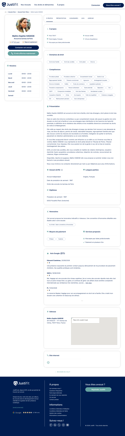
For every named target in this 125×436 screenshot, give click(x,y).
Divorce (93, 62)
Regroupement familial (55, 80)
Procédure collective (69, 76)
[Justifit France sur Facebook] (51, 425)
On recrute (52, 397)
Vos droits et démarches (44, 5)
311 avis (16, 42)
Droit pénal (82, 62)
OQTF (51, 91)
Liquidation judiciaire (95, 84)
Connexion (95, 5)
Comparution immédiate (64, 91)
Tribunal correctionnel (72, 80)
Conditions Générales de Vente (58, 411)
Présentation (61, 18)
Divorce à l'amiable (54, 84)
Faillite (66, 84)
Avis (82, 18)
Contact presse (54, 399)
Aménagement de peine (100, 80)
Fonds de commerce (78, 84)
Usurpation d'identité (55, 95)
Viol (109, 87)
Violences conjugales (107, 95)
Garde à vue (100, 76)
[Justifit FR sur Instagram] (64, 425)
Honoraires (73, 18)
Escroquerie (77, 95)
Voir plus (89, 283)
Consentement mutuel (86, 76)
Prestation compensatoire (56, 87)
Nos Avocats (26, 5)
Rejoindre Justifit (98, 390)
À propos (60, 5)
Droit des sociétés (69, 62)
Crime (67, 95)
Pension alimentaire (74, 87)
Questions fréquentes (55, 390)
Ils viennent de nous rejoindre (58, 395)
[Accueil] (6, 12)
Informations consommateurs (58, 415)
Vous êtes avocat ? (113, 5)
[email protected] (18, 407)
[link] (49, 362)
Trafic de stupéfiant (91, 95)
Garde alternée (88, 87)
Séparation (100, 87)
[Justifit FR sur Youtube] (68, 425)
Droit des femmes (81, 91)
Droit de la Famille (54, 62)
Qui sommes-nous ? (55, 388)
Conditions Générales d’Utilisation (59, 409)
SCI (50, 98)
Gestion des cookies (55, 413)
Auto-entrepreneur (79, 98)
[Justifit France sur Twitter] (59, 425)
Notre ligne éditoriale (55, 393)
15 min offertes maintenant (24, 53)
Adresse (91, 18)
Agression (86, 80)
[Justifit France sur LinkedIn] (55, 425)
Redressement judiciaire (62, 98)
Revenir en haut (63, 372)
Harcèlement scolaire (96, 91)
